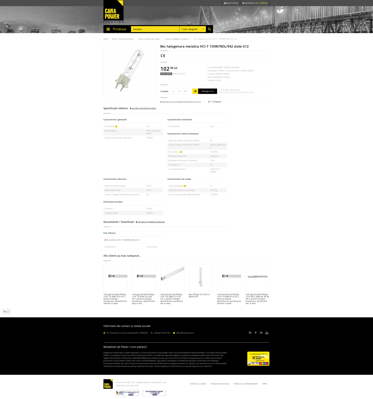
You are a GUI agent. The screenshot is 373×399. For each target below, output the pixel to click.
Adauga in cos (208, 91)
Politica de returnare (220, 383)
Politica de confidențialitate (246, 383)
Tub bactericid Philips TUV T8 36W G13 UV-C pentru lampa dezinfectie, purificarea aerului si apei (229, 299)
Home (105, 39)
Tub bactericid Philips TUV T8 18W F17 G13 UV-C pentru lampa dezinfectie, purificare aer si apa (171, 299)
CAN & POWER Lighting (113, 11)
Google (261, 332)
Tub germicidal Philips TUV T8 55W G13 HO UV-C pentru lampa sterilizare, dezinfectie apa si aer (143, 299)
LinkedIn (250, 332)
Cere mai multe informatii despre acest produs (181, 102)
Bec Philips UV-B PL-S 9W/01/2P (199, 295)
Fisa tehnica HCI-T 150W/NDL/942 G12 (122, 240)
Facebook (255, 332)
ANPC (265, 383)
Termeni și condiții (198, 383)
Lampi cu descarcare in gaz (149, 39)
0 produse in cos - (254, 3)
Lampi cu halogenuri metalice (177, 39)
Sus (7, 311)
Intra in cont (231, 3)
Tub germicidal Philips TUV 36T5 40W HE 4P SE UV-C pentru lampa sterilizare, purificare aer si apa (257, 299)
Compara (216, 101)
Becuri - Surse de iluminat (122, 39)
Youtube (266, 332)
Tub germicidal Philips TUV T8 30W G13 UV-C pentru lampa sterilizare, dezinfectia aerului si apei (115, 299)
